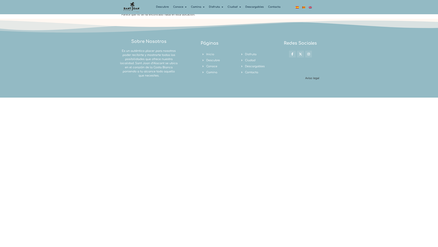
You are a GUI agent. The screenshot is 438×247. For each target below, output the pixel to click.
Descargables (254, 6)
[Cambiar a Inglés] (310, 7)
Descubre (162, 6)
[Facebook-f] (292, 54)
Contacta (274, 6)
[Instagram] (308, 54)
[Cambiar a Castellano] (297, 7)
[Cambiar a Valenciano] (303, 7)
